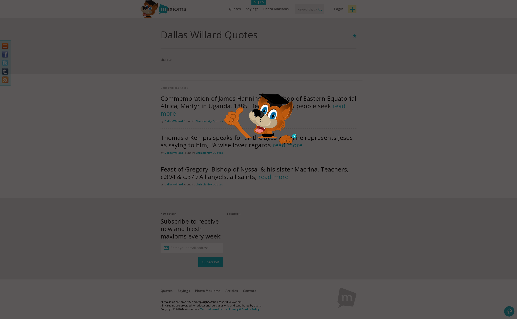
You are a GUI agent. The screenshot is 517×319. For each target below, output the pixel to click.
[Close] (294, 136)
